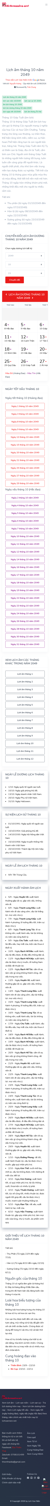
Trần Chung (31, 87)
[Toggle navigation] (45, 5)
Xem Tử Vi (32, 1441)
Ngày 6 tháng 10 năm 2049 (25, 520)
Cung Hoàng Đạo (35, 1449)
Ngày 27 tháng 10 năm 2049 (25, 475)
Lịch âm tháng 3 (25, 689)
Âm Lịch (31, 1433)
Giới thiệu (6, 1474)
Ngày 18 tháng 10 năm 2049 (25, 582)
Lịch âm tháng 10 (25, 743)
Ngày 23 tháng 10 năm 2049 (25, 605)
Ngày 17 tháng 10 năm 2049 (25, 574)
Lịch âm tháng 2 (25, 681)
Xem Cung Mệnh (35, 1454)
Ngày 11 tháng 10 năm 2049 (25, 544)
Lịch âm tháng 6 (25, 712)
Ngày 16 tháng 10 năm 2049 (25, 567)
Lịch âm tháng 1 (25, 674)
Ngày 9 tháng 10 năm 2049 (25, 429)
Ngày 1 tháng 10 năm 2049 (25, 406)
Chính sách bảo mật (11, 1482)
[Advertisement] (25, 34)
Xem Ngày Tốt (34, 1445)
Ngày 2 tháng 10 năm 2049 (25, 497)
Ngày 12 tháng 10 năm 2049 (25, 551)
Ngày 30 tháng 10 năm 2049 (25, 636)
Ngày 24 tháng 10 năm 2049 (25, 613)
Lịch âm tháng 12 (25, 758)
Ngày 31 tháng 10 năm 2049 (25, 644)
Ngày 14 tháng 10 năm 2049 (25, 559)
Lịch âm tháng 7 (25, 720)
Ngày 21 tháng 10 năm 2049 (25, 460)
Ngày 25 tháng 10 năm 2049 (25, 468)
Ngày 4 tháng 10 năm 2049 (25, 505)
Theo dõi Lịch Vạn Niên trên (19, 79)
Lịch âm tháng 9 (25, 735)
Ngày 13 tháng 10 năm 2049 (25, 437)
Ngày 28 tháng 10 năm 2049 (25, 628)
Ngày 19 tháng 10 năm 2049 (25, 590)
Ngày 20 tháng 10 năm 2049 (25, 452)
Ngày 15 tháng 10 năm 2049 (25, 444)
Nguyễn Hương (15, 83)
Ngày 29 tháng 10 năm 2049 (25, 483)
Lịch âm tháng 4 (25, 697)
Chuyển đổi (14, 279)
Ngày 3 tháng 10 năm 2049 (25, 414)
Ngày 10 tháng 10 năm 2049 (25, 536)
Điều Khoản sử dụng (11, 1478)
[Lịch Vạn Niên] (15, 5)
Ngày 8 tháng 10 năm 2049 (25, 421)
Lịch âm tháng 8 (25, 728)
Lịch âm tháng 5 (25, 704)
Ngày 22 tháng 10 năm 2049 (25, 598)
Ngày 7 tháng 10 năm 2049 (25, 528)
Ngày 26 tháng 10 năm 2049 (25, 621)
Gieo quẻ (31, 1437)
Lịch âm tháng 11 (25, 751)
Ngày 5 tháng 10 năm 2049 (25, 513)
